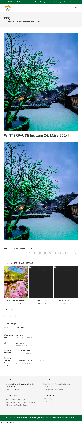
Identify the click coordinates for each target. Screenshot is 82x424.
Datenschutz (63, 417)
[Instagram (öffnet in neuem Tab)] (77, 2)
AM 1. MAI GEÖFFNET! (16, 300)
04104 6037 (9, 2)
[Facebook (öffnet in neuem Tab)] (75, 2)
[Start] (4, 21)
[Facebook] (7, 315)
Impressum (54, 417)
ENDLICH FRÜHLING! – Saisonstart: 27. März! (31, 361)
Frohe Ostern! (41, 300)
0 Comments (28, 330)
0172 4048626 (16, 390)
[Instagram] (13, 315)
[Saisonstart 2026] (8, 336)
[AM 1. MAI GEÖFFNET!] (8, 352)
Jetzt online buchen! (7, 422)
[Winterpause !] (8, 344)
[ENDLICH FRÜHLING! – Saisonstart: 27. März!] (8, 361)
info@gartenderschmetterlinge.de (26, 2)
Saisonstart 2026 (21, 335)
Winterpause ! (20, 343)
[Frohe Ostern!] (8, 329)
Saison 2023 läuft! (66, 300)
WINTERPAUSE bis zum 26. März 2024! (28, 21)
